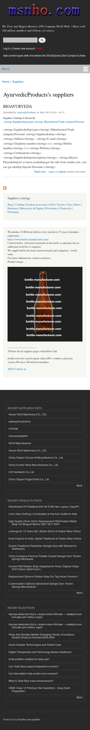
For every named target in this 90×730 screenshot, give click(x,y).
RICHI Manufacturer (20, 443)
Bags (10, 204)
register (62, 171)
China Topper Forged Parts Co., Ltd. (29, 479)
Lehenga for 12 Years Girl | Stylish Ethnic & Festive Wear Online (45, 531)
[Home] (42, 11)
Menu (6, 69)
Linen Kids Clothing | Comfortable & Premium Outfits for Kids (43, 514)
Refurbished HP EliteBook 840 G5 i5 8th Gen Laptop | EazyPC (44, 506)
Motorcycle (26, 208)
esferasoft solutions (20, 421)
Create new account (24, 48)
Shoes (77, 204)
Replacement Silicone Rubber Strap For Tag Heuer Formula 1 (44, 576)
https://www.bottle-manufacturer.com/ (28, 239)
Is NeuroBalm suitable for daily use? (29, 659)
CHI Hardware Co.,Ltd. (21, 472)
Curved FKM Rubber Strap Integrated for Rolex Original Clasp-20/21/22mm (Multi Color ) (44, 567)
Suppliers (18, 81)
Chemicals (65, 208)
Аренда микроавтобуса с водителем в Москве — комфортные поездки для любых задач (45, 615)
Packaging (13, 212)
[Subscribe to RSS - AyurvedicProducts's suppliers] (4, 187)
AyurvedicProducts (26, 112)
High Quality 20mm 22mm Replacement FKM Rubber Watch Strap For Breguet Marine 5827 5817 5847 (43, 522)
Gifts (52, 204)
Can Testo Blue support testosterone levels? (34, 666)
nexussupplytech (18, 435)
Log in (6, 48)
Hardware (13, 208)
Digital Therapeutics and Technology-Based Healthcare (40, 652)
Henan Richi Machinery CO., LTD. (28, 414)
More (79, 485)
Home (5, 81)
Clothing (19, 204)
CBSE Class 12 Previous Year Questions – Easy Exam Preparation (39, 689)
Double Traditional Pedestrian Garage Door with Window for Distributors (43, 547)
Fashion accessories (37, 204)
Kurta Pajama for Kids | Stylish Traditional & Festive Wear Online (45, 538)
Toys (69, 204)
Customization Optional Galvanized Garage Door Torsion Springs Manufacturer (41, 585)
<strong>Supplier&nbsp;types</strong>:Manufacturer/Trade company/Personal (43, 121)
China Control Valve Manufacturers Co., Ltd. (33, 464)
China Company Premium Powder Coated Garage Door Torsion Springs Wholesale (45, 557)
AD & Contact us (17, 369)
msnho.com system (29, 719)
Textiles (61, 204)
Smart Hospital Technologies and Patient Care (35, 644)
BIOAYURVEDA (17, 106)
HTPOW (13, 428)
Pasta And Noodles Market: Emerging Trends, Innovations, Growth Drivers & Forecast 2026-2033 (42, 636)
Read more (40, 171)
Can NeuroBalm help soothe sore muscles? (33, 673)
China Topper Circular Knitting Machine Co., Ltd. (36, 457)
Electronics (51, 208)
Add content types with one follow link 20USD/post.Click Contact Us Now (44, 55)
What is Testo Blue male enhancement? (31, 680)
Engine (39, 208)
